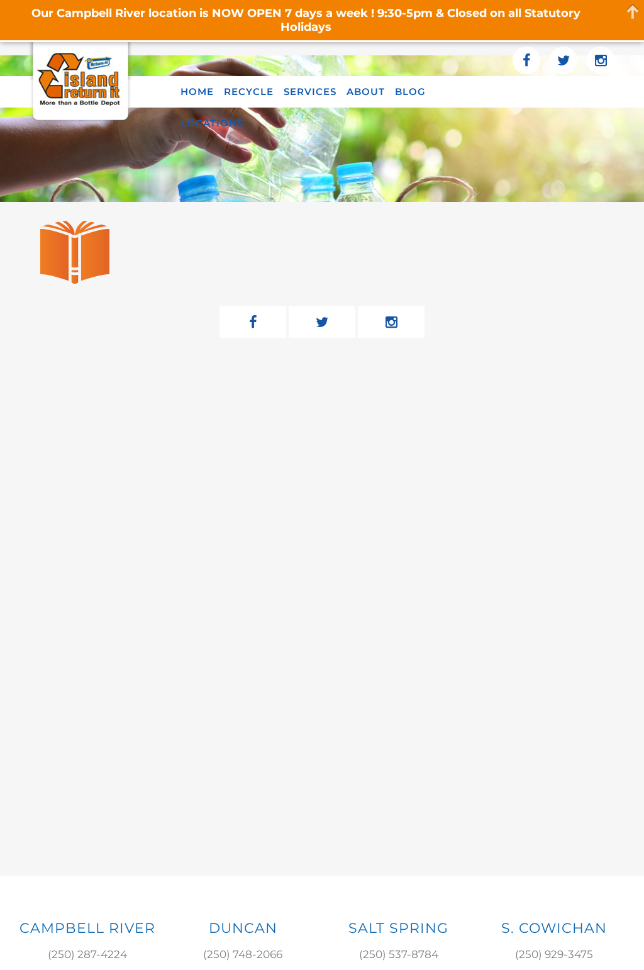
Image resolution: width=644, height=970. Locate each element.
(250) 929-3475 (554, 954)
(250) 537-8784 (398, 954)
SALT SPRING (398, 928)
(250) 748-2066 (242, 954)
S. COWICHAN (554, 928)
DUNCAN (243, 928)
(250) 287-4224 (87, 954)
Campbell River (87, 928)
